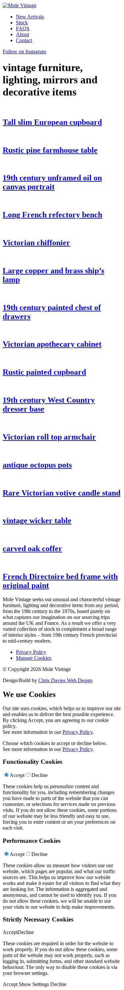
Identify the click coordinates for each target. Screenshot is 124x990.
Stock (22, 22)
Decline (39, 775)
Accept (17, 775)
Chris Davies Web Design (65, 680)
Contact (24, 40)
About (22, 34)
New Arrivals (30, 16)
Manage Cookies (33, 658)
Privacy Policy (31, 652)
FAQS (22, 28)
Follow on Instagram (24, 51)
